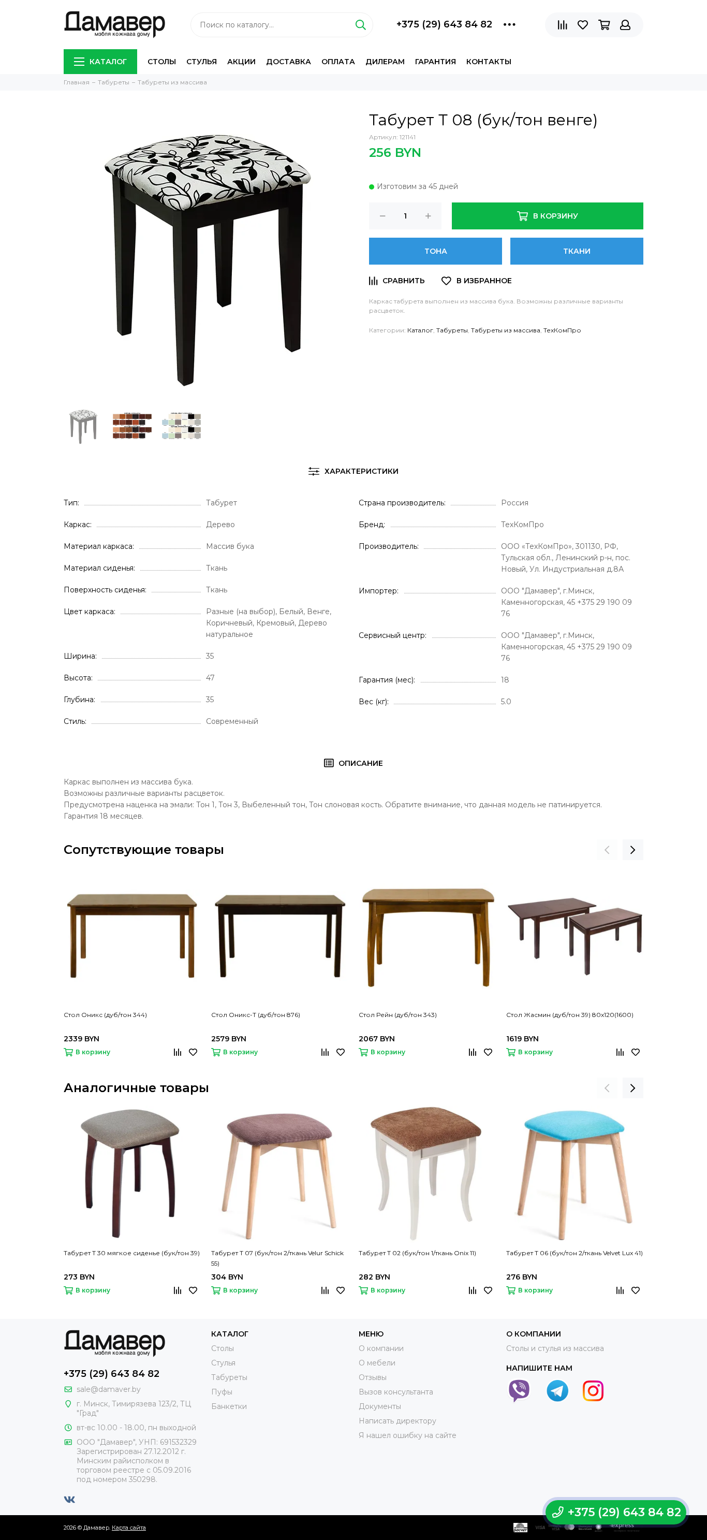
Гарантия (435, 61)
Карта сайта (129, 1527)
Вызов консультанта (396, 1392)
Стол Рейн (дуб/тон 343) (398, 1015)
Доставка (288, 61)
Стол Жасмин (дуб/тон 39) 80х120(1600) (570, 1015)
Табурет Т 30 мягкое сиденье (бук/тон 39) (132, 1253)
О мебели (377, 1363)
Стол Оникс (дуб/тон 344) (105, 1015)
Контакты (488, 61)
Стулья (201, 61)
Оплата (338, 61)
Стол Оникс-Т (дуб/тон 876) (255, 1015)
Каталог (108, 61)
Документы (380, 1406)
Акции (241, 61)
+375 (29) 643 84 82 (444, 24)
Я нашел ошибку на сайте (407, 1435)
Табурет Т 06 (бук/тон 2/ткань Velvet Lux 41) (574, 1253)
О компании (381, 1348)
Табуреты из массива (505, 330)
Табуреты (452, 330)
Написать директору (397, 1421)
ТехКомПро (562, 330)
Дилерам (385, 61)
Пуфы (221, 1392)
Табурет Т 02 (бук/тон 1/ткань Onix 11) (417, 1253)
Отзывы (373, 1377)
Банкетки (229, 1406)
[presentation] (607, 849)
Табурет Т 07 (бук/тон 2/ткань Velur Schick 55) (277, 1258)
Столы (162, 61)
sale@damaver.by (109, 1389)
